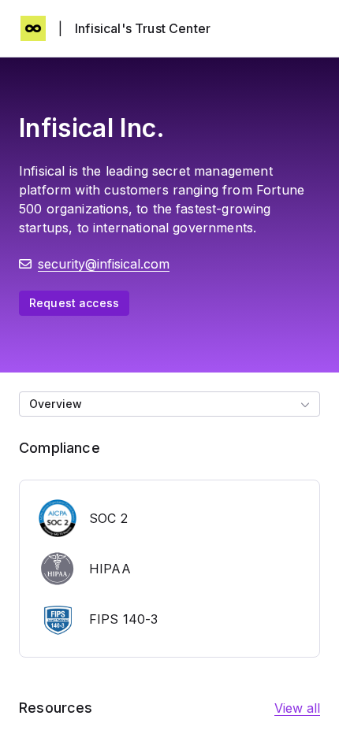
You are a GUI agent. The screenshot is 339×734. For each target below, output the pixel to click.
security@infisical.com (104, 264)
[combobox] (169, 404)
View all (297, 708)
